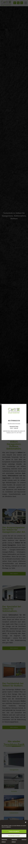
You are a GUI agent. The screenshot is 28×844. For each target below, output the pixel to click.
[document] (14, 422)
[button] (25, 822)
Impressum (24, 839)
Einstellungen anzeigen (14, 835)
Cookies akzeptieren (14, 831)
